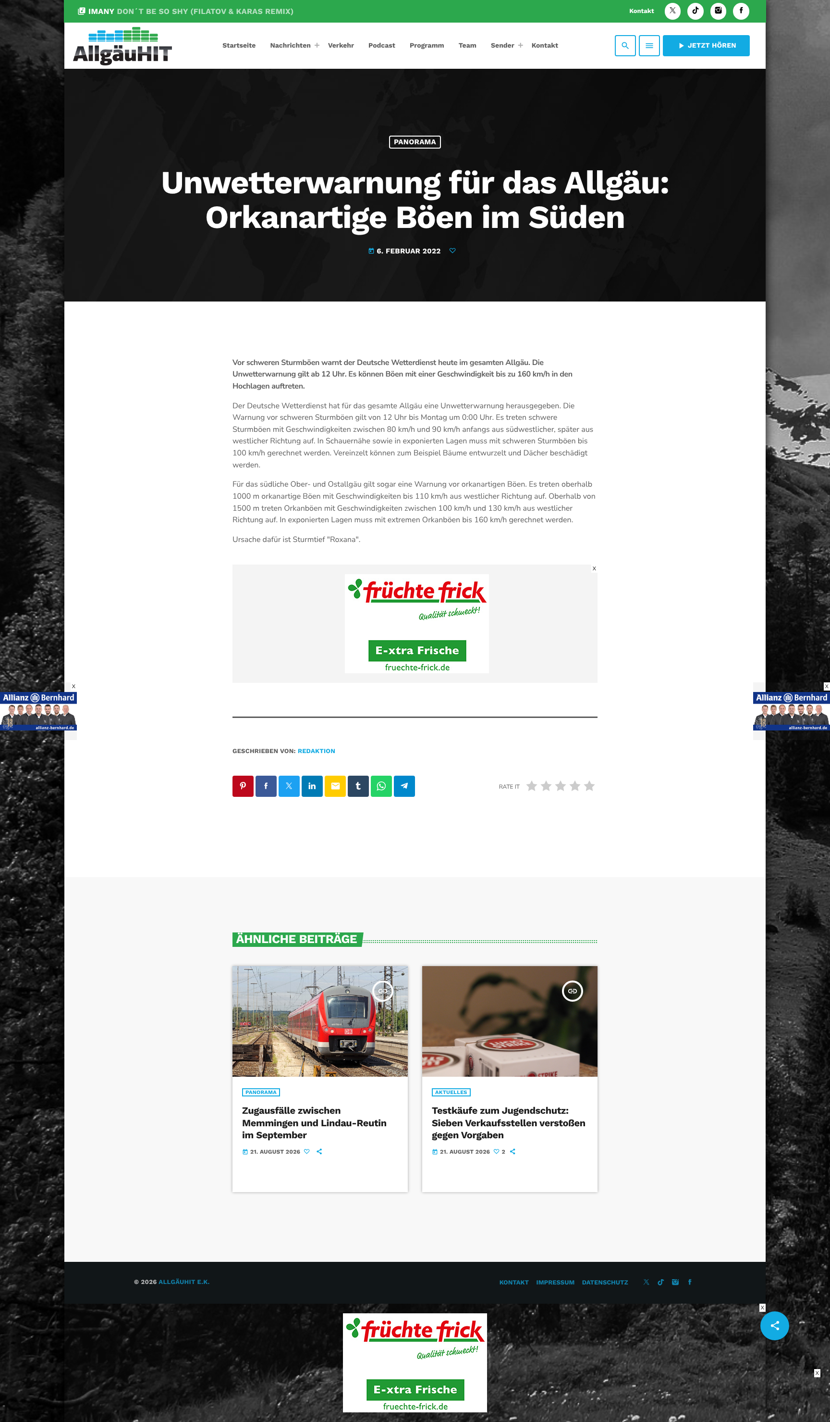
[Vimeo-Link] (122, 45)
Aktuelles (451, 1092)
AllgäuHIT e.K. (184, 1282)
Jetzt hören (706, 45)
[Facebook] (741, 11)
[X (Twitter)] (673, 11)
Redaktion (316, 751)
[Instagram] (718, 11)
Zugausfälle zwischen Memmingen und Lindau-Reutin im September (314, 1122)
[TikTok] (695, 11)
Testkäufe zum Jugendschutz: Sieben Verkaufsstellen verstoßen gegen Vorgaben (509, 1122)
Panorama (415, 142)
